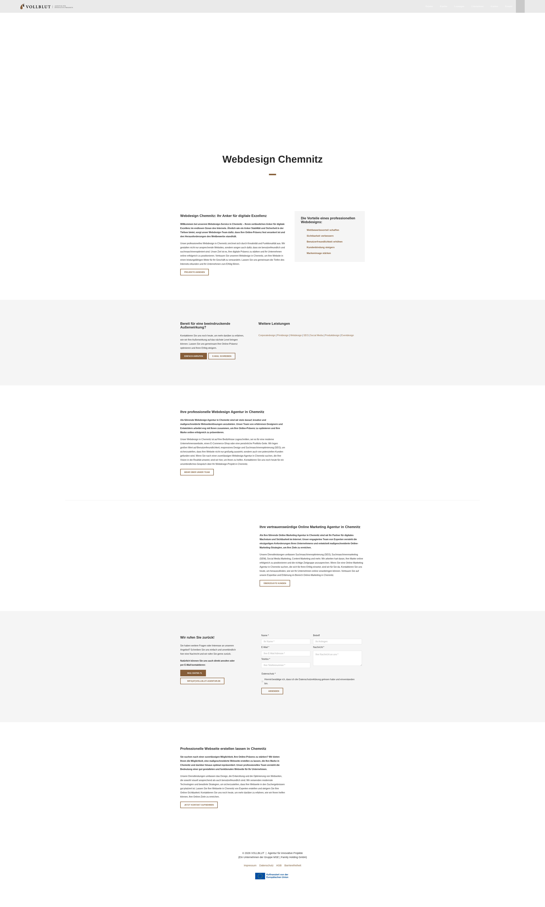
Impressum (250, 865)
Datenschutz (266, 865)
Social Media (316, 335)
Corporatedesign (266, 335)
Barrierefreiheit (292, 865)
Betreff (316, 635)
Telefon (265, 659)
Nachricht (318, 647)
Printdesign (283, 335)
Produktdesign (332, 335)
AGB (279, 865)
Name (265, 635)
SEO (305, 335)
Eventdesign (347, 335)
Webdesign (296, 335)
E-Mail (265, 647)
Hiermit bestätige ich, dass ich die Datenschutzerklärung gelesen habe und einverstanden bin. (309, 681)
